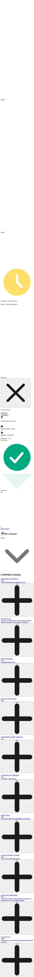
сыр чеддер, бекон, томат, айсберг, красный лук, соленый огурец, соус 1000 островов (16, 899)
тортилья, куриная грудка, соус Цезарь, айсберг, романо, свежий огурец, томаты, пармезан (16, 621)
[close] (16, 392)
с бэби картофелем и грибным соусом (13, 582)
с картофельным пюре (8, 662)
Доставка (4, 413)
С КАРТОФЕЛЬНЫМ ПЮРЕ (10, 858)
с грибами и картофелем (8, 778)
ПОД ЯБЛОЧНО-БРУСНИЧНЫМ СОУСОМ (15, 818)
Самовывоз (5, 415)
